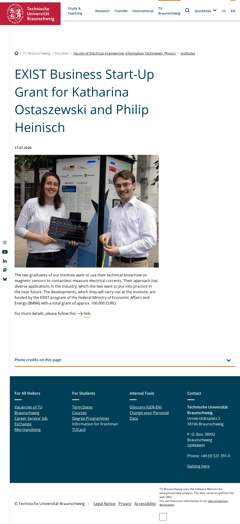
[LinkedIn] (5, 261)
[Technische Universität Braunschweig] (30, 13)
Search (187, 10)
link (87, 313)
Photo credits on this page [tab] (38, 359)
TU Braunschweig (169, 10)
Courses (79, 412)
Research (102, 11)
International (143, 11)
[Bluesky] (5, 279)
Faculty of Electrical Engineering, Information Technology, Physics (125, 53)
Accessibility (145, 503)
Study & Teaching (75, 10)
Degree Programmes (90, 418)
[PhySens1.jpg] (87, 211)
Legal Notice (104, 503)
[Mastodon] (5, 270)
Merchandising (28, 429)
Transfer (121, 11)
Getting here (198, 466)
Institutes (187, 53)
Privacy (125, 503)
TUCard (79, 429)
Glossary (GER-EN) (146, 407)
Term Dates (82, 407)
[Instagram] (5, 243)
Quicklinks (203, 11)
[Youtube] (5, 252)
